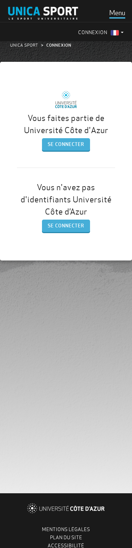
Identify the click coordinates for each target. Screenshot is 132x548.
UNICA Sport (24, 45)
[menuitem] (117, 33)
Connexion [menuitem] (92, 32)
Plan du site (66, 537)
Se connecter (66, 144)
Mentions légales (66, 529)
